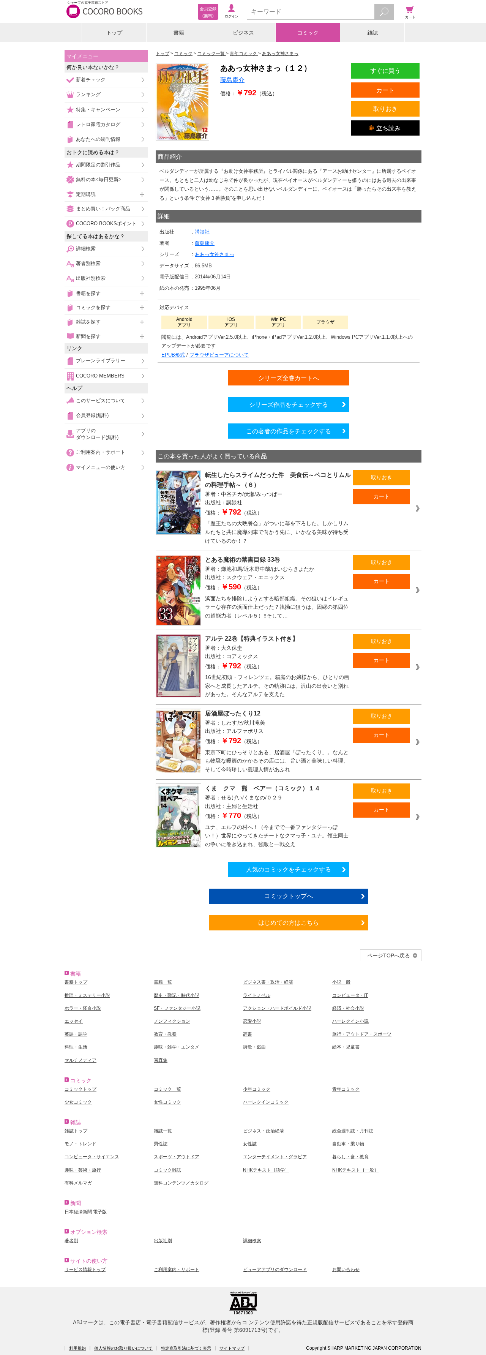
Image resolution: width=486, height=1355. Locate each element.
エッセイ (74, 1021)
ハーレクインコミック (266, 1102)
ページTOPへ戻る (388, 955)
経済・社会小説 (348, 1008)
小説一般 (341, 982)
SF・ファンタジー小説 (177, 1008)
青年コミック (346, 1089)
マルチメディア (80, 1060)
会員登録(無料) (92, 415)
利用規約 (77, 1348)
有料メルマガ (78, 1183)
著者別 (71, 1240)
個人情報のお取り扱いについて (123, 1348)
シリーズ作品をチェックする (288, 404)
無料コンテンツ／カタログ (181, 1183)
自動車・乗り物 (348, 1144)
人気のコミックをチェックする (288, 869)
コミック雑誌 (167, 1170)
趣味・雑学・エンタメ (176, 1047)
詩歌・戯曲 (254, 1047)
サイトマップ (232, 1348)
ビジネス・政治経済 (263, 1131)
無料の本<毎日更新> (99, 179)
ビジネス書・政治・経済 (268, 982)
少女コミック (78, 1102)
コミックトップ (80, 1089)
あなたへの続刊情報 (98, 139)
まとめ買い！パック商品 (103, 209)
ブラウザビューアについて (219, 355)
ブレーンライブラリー (100, 360)
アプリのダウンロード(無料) (97, 434)
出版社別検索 (91, 278)
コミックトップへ (288, 895)
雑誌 (372, 33)
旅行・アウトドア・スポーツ (361, 1034)
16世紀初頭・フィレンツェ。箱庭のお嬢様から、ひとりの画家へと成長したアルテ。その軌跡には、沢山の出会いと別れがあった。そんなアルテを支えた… (277, 685)
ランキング (88, 94)
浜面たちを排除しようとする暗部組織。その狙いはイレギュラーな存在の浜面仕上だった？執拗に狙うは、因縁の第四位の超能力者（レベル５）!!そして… (277, 607)
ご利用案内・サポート (100, 452)
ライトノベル (256, 995)
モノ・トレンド (80, 1144)
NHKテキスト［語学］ (266, 1170)
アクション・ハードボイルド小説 (277, 1008)
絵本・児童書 (346, 1047)
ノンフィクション (172, 1021)
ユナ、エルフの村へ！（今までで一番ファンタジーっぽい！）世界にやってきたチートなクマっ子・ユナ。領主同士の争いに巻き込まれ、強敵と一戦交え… (277, 835)
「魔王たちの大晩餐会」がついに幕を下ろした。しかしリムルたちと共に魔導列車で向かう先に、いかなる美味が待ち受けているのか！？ (277, 531)
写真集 (160, 1060)
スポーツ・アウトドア (176, 1156)
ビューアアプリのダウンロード (275, 1269)
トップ (114, 33)
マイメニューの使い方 (100, 467)
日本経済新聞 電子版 (86, 1211)
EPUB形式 (173, 355)
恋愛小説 (252, 1021)
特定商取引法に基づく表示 (186, 1348)
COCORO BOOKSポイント (106, 223)
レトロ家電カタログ (98, 124)
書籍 (179, 33)
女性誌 (250, 1144)
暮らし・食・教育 (350, 1156)
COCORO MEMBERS (100, 376)
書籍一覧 (163, 982)
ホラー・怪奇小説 (83, 1008)
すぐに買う (385, 70)
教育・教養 (165, 1034)
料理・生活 (76, 1047)
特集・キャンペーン (98, 109)
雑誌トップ (76, 1131)
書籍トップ (76, 982)
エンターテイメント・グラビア (275, 1156)
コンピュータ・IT (350, 995)
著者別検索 (88, 263)
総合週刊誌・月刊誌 (352, 1131)
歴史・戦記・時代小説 (176, 995)
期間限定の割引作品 (98, 164)
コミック (308, 33)
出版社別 (163, 1240)
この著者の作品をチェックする (288, 431)
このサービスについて (100, 400)
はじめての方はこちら (288, 922)
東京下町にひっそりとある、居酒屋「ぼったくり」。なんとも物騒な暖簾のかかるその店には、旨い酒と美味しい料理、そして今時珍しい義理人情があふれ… (277, 760)
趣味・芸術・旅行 (83, 1170)
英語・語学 (76, 1034)
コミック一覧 (167, 1089)
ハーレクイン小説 (350, 1021)
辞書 (247, 1034)
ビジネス (243, 33)
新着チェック (91, 79)
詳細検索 (86, 248)
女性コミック (167, 1102)
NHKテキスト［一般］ (355, 1170)
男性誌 (160, 1144)
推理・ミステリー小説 (87, 995)
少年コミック (256, 1089)
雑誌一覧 (163, 1131)
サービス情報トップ (85, 1269)
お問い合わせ (346, 1269)
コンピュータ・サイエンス (92, 1156)
